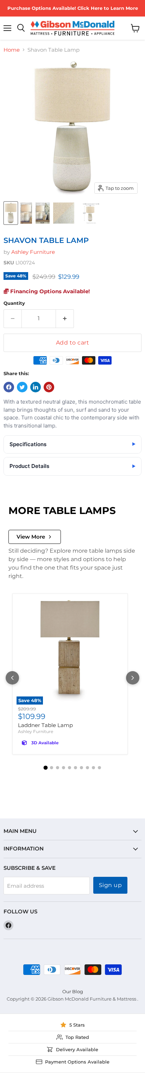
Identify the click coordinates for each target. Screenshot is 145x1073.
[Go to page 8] (87, 767)
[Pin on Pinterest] (49, 387)
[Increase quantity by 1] (65, 318)
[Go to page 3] (57, 767)
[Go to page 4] (63, 767)
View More (31, 536)
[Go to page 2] (51, 767)
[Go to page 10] (99, 767)
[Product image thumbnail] (26, 213)
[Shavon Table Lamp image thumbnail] (11, 213)
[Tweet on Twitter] (22, 387)
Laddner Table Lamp (45, 725)
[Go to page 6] (75, 767)
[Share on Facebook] (9, 387)
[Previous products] (12, 678)
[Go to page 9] (93, 767)
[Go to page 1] (46, 768)
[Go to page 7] (81, 767)
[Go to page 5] (69, 767)
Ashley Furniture (33, 252)
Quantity (14, 303)
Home (12, 50)
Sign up (110, 885)
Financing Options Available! (49, 291)
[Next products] (132, 678)
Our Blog (72, 991)
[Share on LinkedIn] (35, 387)
